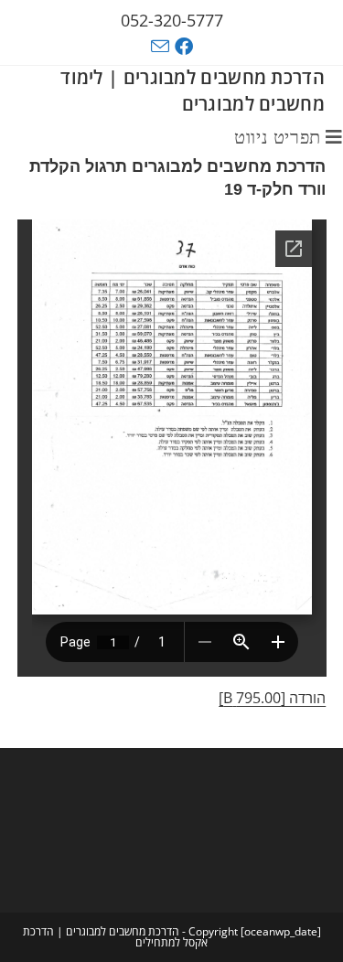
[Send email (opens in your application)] (160, 46)
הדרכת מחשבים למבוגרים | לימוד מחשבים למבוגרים (192, 90)
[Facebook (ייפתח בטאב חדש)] (186, 46)
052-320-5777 (172, 20)
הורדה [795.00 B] (272, 698)
